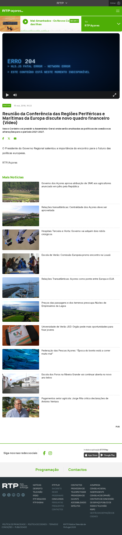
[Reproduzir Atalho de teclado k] (5, 531)
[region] (61, 267)
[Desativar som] (13, 531)
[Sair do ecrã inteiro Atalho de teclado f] (117, 531)
